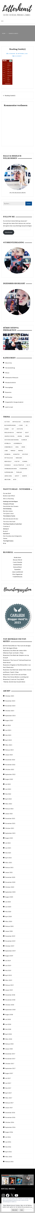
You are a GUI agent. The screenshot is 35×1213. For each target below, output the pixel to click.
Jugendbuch (18, 443)
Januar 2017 (9, 1107)
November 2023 (10, 705)
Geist (27, 432)
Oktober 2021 (9, 828)
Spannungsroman (11, 468)
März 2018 (8, 1039)
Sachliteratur (19, 465)
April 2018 (8, 1034)
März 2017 (8, 1098)
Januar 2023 (9, 754)
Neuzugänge (9, 387)
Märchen (19, 458)
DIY (13, 429)
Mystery (25, 454)
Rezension (8, 392)
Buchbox (27, 421)
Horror (24, 439)
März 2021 (8, 862)
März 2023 (8, 745)
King (17, 447)
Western (7, 479)
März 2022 (8, 803)
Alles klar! (14, 1210)
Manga (13, 450)
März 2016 (8, 1156)
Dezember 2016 (10, 1112)
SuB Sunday (8, 397)
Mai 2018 (8, 1029)
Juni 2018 (8, 1024)
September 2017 (10, 1068)
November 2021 (10, 823)
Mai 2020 (8, 911)
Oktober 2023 (9, 710)
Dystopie (20, 429)
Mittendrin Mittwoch (11, 377)
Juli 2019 (8, 960)
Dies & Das (8, 363)
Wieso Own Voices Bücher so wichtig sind (15, 677)
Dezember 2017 (10, 1053)
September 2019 (10, 951)
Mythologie (9, 458)
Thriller (19, 472)
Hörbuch (8, 443)
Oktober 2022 (9, 769)
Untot (17, 476)
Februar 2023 (9, 750)
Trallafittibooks (17, 576)
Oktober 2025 (9, 696)
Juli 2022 (8, 784)
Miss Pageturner (17, 574)
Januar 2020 (9, 931)
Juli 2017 (8, 1078)
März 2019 (8, 980)
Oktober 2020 (9, 887)
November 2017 (10, 1058)
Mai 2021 (8, 852)
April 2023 (8, 740)
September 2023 (10, 715)
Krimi (23, 447)
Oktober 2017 (9, 1063)
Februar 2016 (9, 1161)
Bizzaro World (17, 560)
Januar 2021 (9, 872)
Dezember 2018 (10, 995)
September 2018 (10, 1009)
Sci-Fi (28, 465)
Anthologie (16, 421)
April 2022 (8, 799)
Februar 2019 (9, 985)
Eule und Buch (17, 567)
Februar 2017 (9, 1103)
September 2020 (10, 892)
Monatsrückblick (10, 382)
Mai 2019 (8, 970)
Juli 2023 (8, 725)
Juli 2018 (8, 1019)
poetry (17, 461)
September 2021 (10, 833)
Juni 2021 (8, 848)
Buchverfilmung (10, 425)
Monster (16, 454)
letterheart (11, 53)
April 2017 (8, 1093)
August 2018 (9, 1014)
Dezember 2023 (10, 701)
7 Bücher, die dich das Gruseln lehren (14, 682)
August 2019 (9, 955)
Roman (24, 461)
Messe (7, 372)
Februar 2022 (9, 808)
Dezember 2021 (10, 818)
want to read (9, 407)
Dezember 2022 (10, 759)
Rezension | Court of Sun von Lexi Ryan (14, 674)
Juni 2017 (8, 1083)
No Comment (18, 56)
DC (27, 425)
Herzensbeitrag (10, 368)
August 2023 (9, 720)
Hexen (27, 436)
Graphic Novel (10, 436)
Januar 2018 (9, 1049)
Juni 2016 (8, 1142)
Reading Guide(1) (10, 95)
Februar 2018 (9, 1044)
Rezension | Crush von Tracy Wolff (13, 679)
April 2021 (8, 857)
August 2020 (9, 897)
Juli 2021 (8, 843)
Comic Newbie (17, 562)
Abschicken (8, 232)
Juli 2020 (8, 902)
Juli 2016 (8, 1137)
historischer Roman (12, 439)
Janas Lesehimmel (17, 572)
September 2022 (10, 774)
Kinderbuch (9, 447)
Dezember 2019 (10, 936)
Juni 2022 (8, 789)
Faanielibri (17, 569)
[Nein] (33, 1208)
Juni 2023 (8, 730)
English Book (9, 432)
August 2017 (9, 1073)
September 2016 (10, 1127)
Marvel (20, 450)
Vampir (24, 476)
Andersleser (17, 557)
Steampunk (23, 468)
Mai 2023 (8, 735)
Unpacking (8, 476)
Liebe (6, 450)
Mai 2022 (8, 794)
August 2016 (9, 1132)
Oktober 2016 (9, 1122)
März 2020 (8, 921)
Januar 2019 (9, 990)
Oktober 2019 (9, 946)
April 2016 (8, 1151)
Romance (8, 465)
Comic (21, 425)
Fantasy (19, 432)
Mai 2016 (8, 1147)
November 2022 (10, 764)
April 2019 (8, 975)
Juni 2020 (8, 906)
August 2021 (9, 838)
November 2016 (10, 1117)
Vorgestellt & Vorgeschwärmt (14, 402)
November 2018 (10, 1000)
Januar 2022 (9, 813)
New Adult (8, 461)
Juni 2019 (8, 965)
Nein (21, 1210)
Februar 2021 (9, 867)
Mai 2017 (8, 1088)
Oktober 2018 (9, 1004)
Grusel (20, 436)
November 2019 (10, 941)
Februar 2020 (9, 926)
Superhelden (9, 472)
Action (7, 421)
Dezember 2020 (10, 877)
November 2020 (10, 882)
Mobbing (7, 454)
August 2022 (9, 779)
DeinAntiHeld (17, 564)
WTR (14, 479)
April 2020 (8, 916)
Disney (7, 429)
